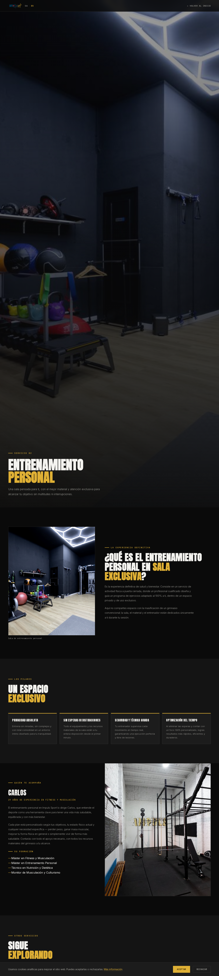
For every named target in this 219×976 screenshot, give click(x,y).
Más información (113, 969)
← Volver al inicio (199, 6)
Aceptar (181, 969)
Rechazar (202, 969)
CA (26, 6)
